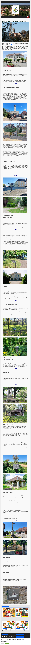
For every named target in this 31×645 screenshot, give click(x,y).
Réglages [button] (2, 643)
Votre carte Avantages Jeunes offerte (22, 612)
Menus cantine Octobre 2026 (8, 625)
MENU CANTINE (4, 628)
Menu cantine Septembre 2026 (22, 625)
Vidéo (28, 17)
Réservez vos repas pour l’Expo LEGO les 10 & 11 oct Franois (8, 612)
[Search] (25, 16)
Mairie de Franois (15, 5)
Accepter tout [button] (6, 643)
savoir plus (12, 44)
